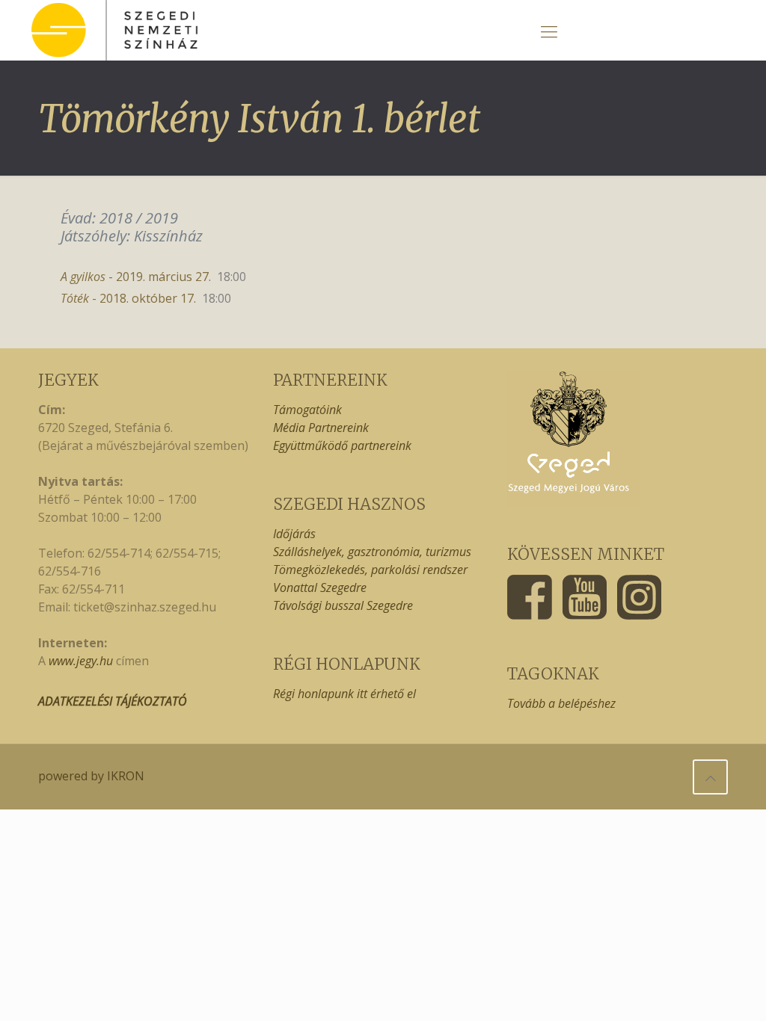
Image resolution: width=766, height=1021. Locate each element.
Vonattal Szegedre (320, 587)
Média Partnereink (321, 427)
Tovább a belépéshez (561, 703)
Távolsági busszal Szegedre (343, 605)
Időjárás (294, 533)
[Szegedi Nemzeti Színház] (114, 30)
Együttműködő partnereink (342, 445)
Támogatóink (307, 409)
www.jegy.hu (81, 661)
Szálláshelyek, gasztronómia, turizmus (372, 551)
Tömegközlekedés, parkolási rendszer (370, 569)
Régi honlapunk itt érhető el (344, 693)
